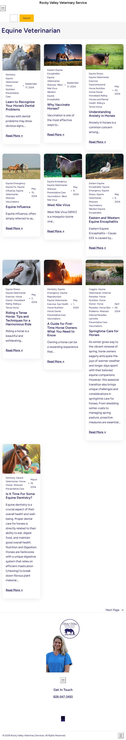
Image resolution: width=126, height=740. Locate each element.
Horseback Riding (98, 95)
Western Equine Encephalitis (53, 96)
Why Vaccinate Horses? (58, 106)
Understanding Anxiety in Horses (102, 114)
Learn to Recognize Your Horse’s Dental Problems (20, 105)
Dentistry (10, 74)
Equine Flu (11, 187)
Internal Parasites (98, 315)
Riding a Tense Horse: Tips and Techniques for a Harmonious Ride (18, 318)
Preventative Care (56, 192)
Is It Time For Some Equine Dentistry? (20, 496)
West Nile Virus (58, 205)
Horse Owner (96, 92)
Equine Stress (96, 73)
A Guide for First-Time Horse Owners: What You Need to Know (62, 329)
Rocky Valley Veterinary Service (63, 3)
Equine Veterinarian (99, 77)
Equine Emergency (15, 183)
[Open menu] (3, 8)
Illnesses (51, 84)
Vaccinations (12, 201)
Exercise (93, 81)
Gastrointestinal (97, 84)
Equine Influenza (18, 207)
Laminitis (93, 318)
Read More (13, 135)
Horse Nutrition (97, 88)
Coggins (93, 289)
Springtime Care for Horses (103, 333)
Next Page (115, 610)
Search (26, 18)
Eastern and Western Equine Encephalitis (104, 220)
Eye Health (62, 304)
